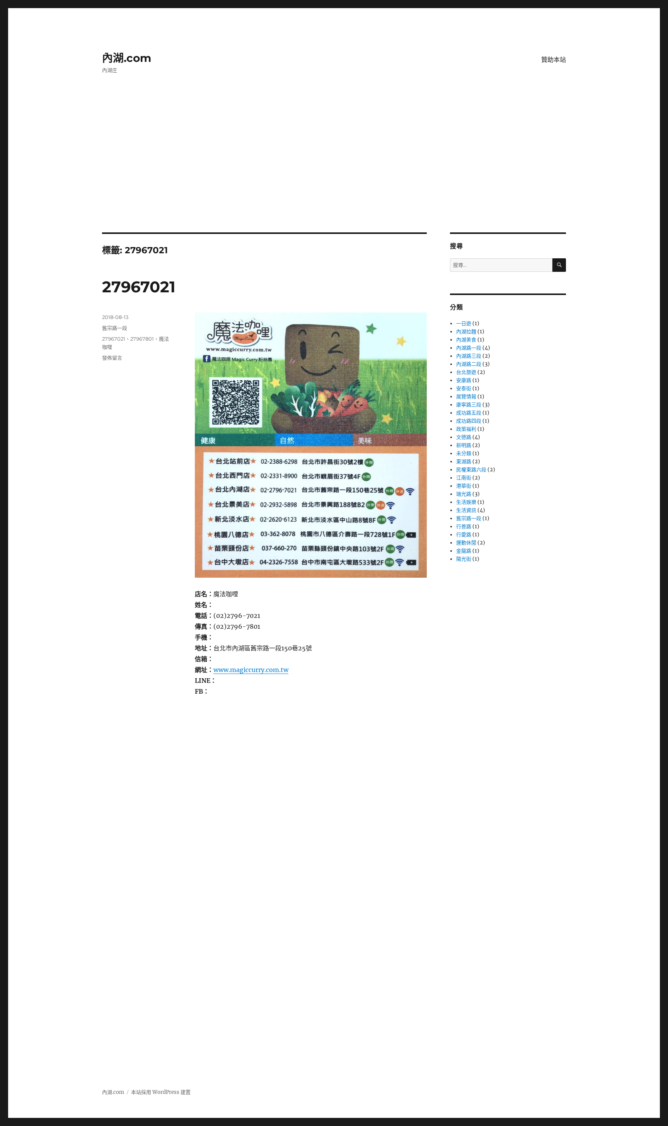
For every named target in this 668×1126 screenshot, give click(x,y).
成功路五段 (468, 412)
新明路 (463, 445)
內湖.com (126, 58)
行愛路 (463, 534)
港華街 (463, 486)
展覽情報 (466, 396)
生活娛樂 (466, 502)
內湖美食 (466, 339)
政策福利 (466, 429)
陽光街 (463, 559)
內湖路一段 (468, 348)
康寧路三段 (468, 404)
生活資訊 (466, 510)
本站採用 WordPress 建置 (161, 1092)
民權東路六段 (471, 469)
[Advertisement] (334, 175)
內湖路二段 (468, 364)
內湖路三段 (468, 356)
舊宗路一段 (114, 328)
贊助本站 (553, 59)
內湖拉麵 (466, 331)
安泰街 (463, 388)
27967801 (142, 339)
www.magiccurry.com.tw (250, 670)
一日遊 (463, 323)
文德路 (463, 437)
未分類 (463, 453)
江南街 (463, 477)
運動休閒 (466, 542)
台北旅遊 (466, 372)
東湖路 (463, 461)
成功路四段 (468, 421)
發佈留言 (112, 358)
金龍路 (463, 551)
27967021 (139, 286)
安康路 (463, 380)
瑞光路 (463, 494)
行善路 (463, 526)
